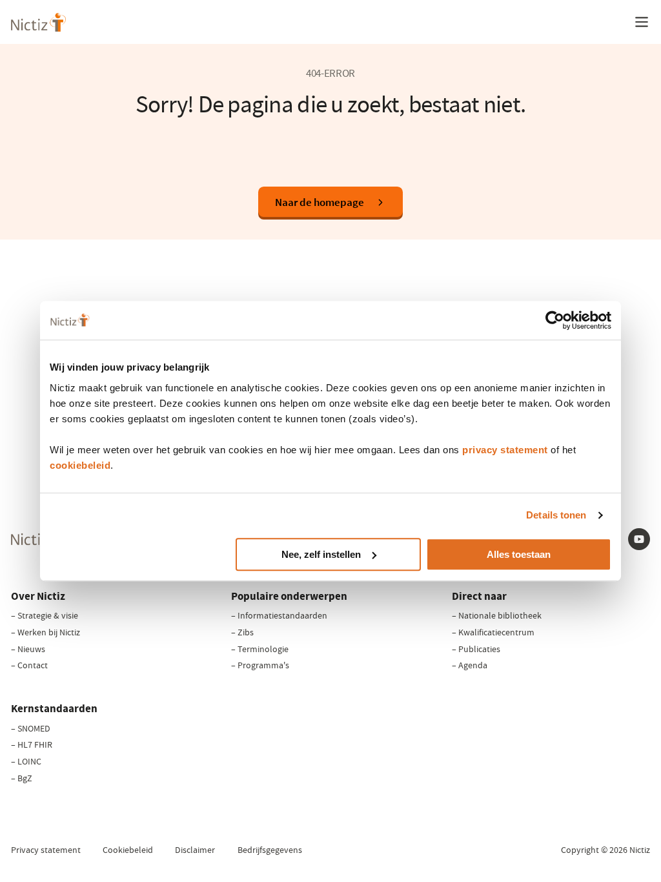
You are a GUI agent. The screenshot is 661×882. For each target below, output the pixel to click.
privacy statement (505, 449)
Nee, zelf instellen (321, 554)
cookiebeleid (80, 465)
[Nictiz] (38, 22)
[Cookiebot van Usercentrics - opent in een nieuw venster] (554, 320)
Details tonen (556, 514)
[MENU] (641, 22)
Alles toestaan (519, 554)
